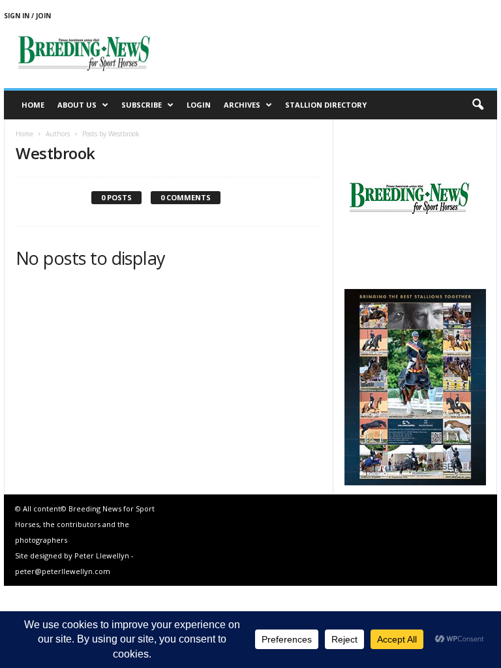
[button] (477, 105)
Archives (242, 105)
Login (199, 105)
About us (77, 105)
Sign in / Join (27, 15)
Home (33, 105)
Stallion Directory (326, 105)
